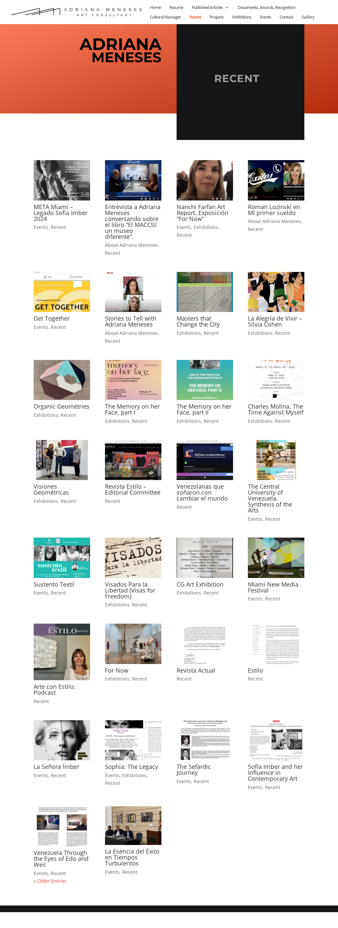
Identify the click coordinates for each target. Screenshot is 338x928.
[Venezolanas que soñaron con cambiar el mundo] (205, 460)
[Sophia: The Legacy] (133, 740)
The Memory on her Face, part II (204, 409)
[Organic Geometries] (62, 380)
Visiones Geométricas (51, 489)
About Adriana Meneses (131, 245)
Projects (216, 17)
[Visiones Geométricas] (62, 460)
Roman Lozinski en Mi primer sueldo (274, 210)
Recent (195, 17)
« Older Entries (50, 881)
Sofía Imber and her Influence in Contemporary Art (275, 772)
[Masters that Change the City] (205, 292)
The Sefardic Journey (194, 769)
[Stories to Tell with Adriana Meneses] (133, 292)
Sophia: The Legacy (131, 767)
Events (265, 17)
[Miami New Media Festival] (276, 558)
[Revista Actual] (205, 644)
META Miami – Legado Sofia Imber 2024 (60, 213)
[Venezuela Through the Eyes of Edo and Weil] (62, 826)
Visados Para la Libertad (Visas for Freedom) (130, 590)
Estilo (255, 670)
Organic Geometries (61, 406)
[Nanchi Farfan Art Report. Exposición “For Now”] (205, 180)
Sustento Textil (54, 584)
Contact (286, 17)
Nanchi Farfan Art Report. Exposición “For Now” (202, 213)
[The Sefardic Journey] (205, 740)
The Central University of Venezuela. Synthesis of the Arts (270, 498)
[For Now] (133, 644)
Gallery (308, 17)
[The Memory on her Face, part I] (133, 380)
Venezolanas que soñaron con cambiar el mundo (202, 492)
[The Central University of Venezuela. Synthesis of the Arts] (276, 460)
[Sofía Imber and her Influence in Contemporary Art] (276, 740)
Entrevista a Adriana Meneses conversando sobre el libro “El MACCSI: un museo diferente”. (132, 222)
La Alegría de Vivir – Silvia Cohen (275, 321)
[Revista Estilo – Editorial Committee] (133, 460)
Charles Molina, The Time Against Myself (276, 409)
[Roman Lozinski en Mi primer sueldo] (276, 180)
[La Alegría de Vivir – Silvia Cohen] (276, 292)
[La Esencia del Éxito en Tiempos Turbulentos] (133, 825)
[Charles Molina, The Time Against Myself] (276, 380)
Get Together (52, 318)
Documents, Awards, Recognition (266, 7)
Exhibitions (241, 17)
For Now (116, 670)
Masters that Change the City (198, 321)
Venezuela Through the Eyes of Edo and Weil (61, 858)
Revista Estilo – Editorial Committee (132, 489)
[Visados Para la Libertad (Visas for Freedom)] (133, 558)
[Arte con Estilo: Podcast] (62, 652)
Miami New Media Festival (273, 587)
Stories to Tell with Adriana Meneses (130, 321)
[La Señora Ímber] (62, 740)
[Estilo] (276, 644)
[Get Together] (62, 292)
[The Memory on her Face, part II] (205, 380)
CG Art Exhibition (200, 584)
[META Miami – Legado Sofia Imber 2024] (62, 180)
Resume (176, 7)
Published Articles (207, 7)
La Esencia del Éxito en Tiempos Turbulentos (132, 857)
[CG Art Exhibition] (205, 558)
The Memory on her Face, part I (132, 409)
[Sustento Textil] (62, 558)
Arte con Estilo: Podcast (54, 689)
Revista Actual (196, 670)
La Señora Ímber (56, 767)
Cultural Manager (165, 17)
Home (155, 7)
